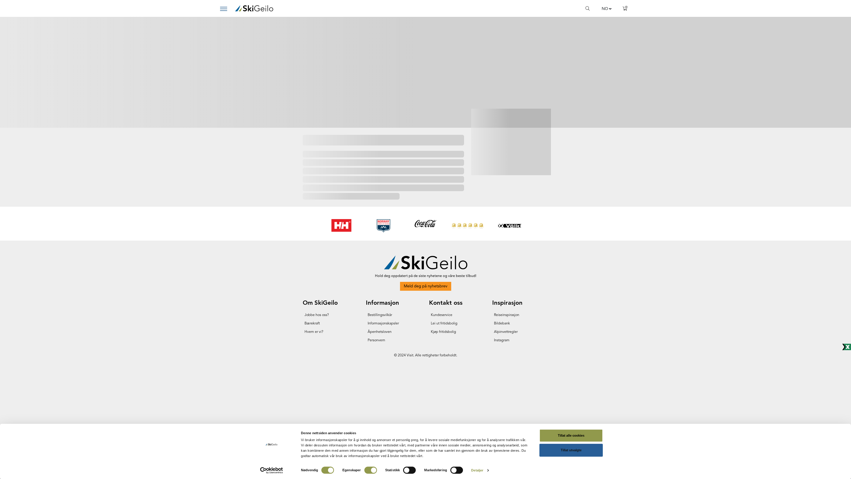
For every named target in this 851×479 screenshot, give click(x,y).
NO (605, 9)
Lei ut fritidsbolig (444, 323)
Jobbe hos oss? (316, 315)
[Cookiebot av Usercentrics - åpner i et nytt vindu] (271, 470)
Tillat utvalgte (571, 450)
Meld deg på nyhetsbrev (425, 286)
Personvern (376, 340)
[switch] (370, 470)
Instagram (501, 340)
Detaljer (477, 470)
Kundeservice (441, 315)
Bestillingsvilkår (380, 315)
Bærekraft (312, 323)
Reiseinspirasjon (506, 315)
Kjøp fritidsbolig (443, 332)
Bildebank (502, 323)
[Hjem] (254, 8)
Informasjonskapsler (383, 323)
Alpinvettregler (506, 332)
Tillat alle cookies (571, 435)
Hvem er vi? (313, 332)
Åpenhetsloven (380, 332)
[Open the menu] (225, 9)
